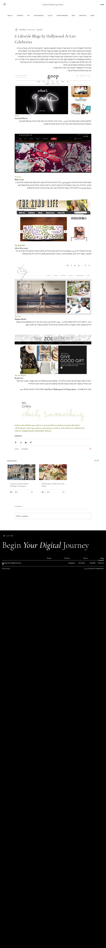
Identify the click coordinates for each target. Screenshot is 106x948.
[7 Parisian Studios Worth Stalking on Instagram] (21, 472)
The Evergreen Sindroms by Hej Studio (53, 484)
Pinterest (101, 563)
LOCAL (50, 15)
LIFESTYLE (82, 15)
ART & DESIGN (39, 15)
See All (97, 460)
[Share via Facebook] (16, 442)
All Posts (10, 15)
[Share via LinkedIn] (26, 442)
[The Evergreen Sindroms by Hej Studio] (53, 472)
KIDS (73, 15)
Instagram (72, 563)
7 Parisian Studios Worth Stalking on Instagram (19, 484)
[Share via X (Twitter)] (21, 442)
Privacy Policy (6, 568)
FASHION (20, 15)
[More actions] (90, 29)
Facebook (82, 563)
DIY (28, 15)
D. (3, 564)
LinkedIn (92, 563)
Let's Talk (9, 536)
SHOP (92, 15)
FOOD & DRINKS (62, 15)
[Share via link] (31, 442)
